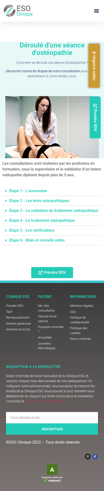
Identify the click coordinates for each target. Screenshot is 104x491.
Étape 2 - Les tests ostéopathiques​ (39, 200)
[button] (96, 11)
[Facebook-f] (95, 456)
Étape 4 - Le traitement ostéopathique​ (42, 220)
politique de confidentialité (44, 401)
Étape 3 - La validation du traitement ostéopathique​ (53, 210)
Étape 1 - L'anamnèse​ (28, 191)
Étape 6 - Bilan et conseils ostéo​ (37, 240)
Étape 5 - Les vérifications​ (31, 230)
